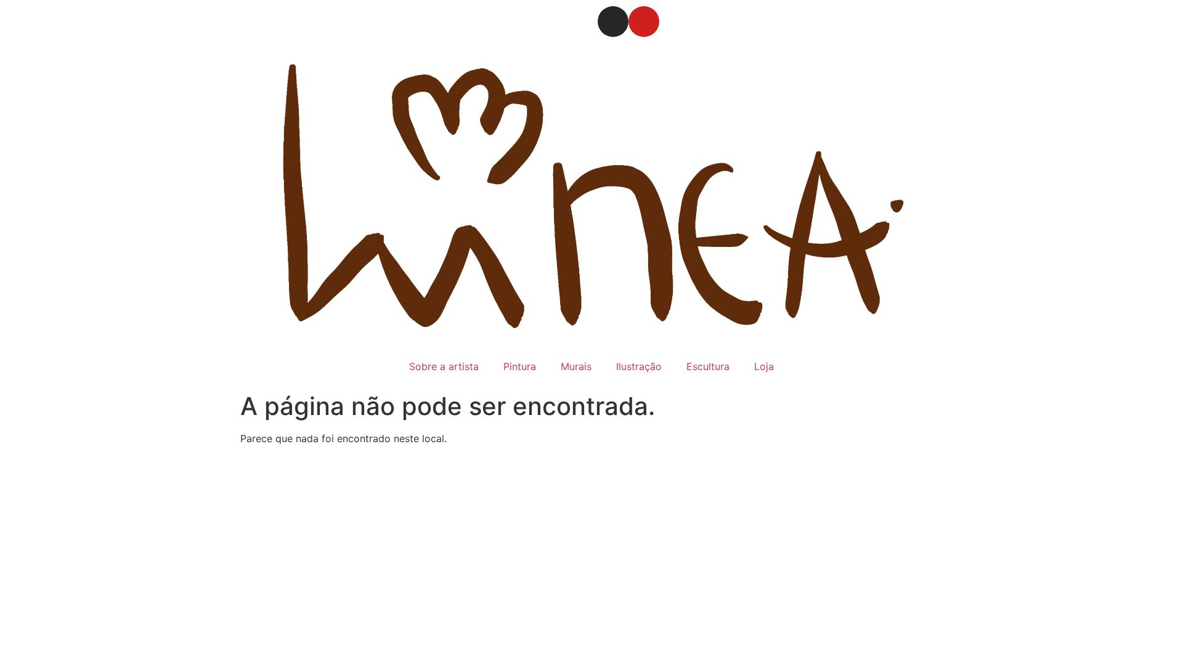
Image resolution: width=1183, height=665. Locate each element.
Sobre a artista (444, 366)
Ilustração (639, 366)
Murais (576, 366)
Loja (764, 366)
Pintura (519, 366)
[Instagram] (613, 21)
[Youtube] (643, 21)
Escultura (708, 366)
